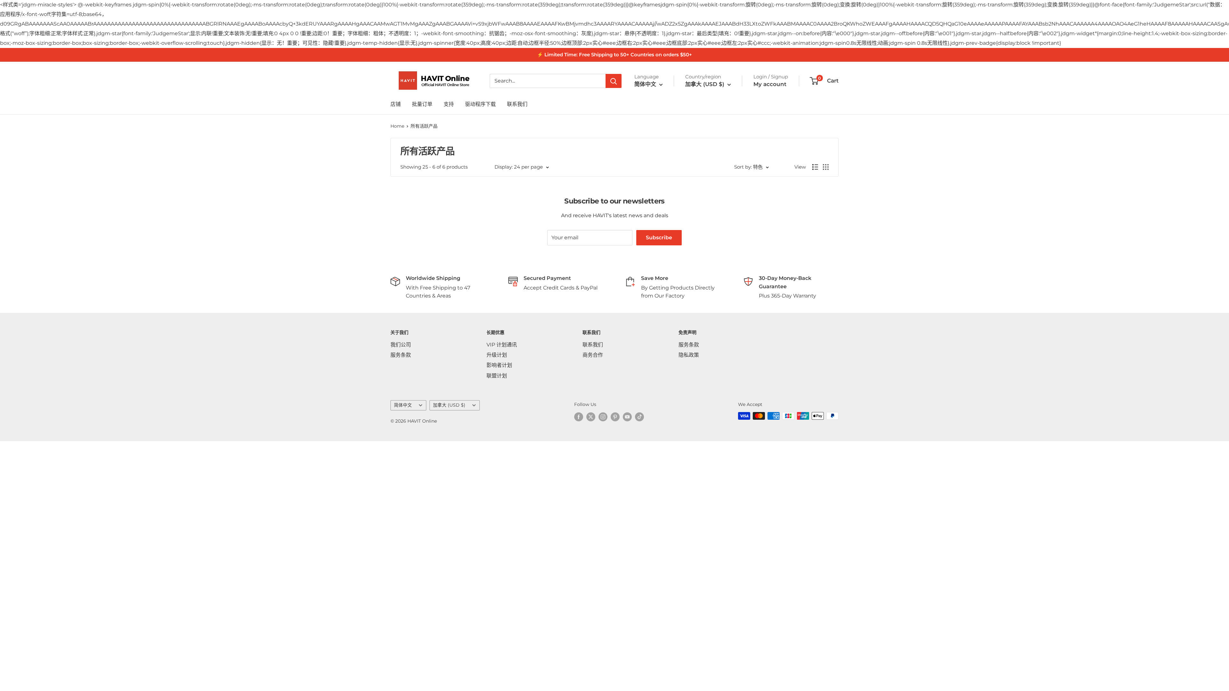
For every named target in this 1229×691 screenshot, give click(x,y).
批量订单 (422, 104)
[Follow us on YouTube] (627, 416)
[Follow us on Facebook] (578, 416)
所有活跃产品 (424, 126)
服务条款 (400, 355)
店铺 (395, 104)
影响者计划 (499, 365)
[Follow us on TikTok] (639, 416)
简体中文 (403, 405)
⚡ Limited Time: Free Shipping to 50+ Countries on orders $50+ (614, 55)
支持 (449, 104)
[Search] (614, 81)
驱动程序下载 (480, 104)
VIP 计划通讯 (501, 345)
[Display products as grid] (826, 167)
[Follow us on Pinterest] (615, 416)
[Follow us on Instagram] (602, 416)
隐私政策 (689, 355)
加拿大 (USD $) (449, 405)
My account (769, 84)
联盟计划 (496, 376)
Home (397, 126)
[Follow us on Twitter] (590, 416)
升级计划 (496, 355)
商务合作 (592, 355)
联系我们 (517, 104)
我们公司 (400, 345)
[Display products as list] (815, 167)
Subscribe (659, 237)
